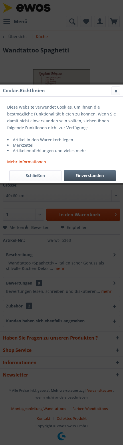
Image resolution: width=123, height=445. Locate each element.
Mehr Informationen (26, 161)
